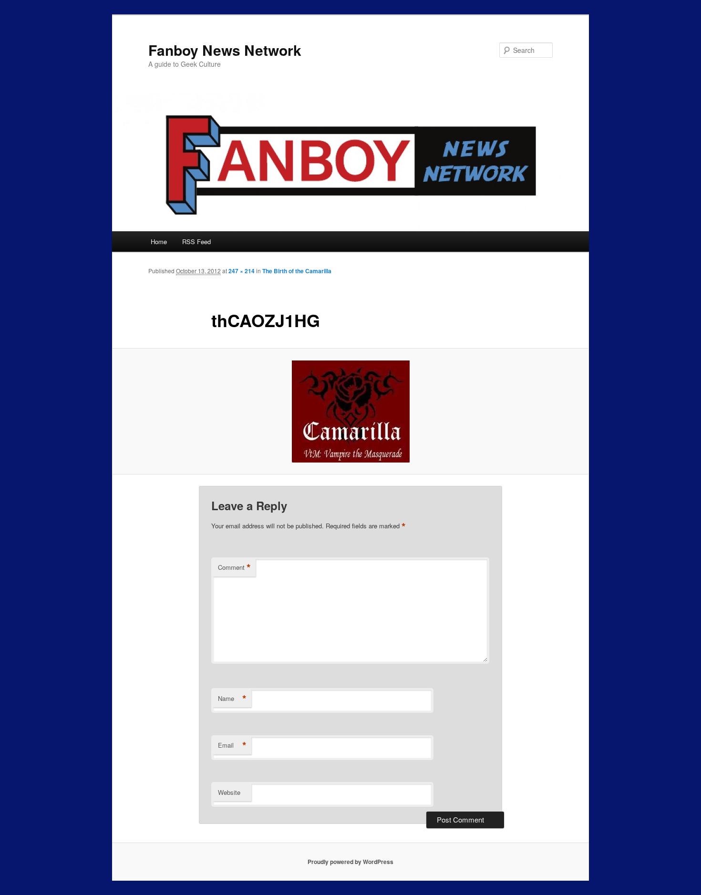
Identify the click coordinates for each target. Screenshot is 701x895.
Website (229, 792)
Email (232, 745)
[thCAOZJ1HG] (350, 411)
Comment (234, 567)
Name (232, 698)
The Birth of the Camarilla (296, 271)
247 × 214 (241, 271)
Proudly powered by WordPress (350, 861)
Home (159, 241)
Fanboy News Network (224, 50)
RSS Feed (196, 241)
